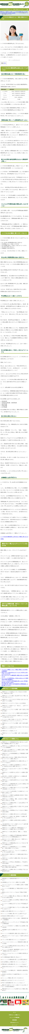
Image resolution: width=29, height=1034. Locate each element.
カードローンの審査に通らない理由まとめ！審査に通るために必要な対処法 (15, 896)
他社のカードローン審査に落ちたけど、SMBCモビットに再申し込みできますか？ (15, 840)
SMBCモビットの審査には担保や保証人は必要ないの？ (14, 821)
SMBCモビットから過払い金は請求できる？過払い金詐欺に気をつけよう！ (15, 696)
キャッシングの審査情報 (14, 1017)
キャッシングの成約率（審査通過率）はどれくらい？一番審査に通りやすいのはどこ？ (15, 950)
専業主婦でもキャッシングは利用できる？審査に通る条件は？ (15, 989)
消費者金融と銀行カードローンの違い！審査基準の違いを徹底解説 (15, 919)
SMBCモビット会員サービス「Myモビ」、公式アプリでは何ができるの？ (15, 706)
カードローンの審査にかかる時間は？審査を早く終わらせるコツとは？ (15, 900)
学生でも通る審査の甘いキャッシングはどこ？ (13, 982)
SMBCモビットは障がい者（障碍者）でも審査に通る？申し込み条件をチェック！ (14, 817)
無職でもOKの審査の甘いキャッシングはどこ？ (13, 911)
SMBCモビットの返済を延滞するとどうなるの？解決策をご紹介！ (15, 780)
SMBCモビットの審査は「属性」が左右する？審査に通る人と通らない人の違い (15, 799)
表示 (5, 63)
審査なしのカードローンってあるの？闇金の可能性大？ (14, 893)
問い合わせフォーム (14, 1022)
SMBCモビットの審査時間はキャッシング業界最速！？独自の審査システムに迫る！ (14, 847)
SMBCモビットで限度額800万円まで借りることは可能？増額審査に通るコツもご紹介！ (15, 743)
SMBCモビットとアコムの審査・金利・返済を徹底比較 (15, 734)
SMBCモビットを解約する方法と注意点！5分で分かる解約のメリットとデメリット (15, 727)
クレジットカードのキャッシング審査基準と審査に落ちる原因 (15, 942)
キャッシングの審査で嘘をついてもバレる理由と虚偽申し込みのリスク (15, 908)
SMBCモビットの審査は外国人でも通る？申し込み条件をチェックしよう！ (15, 807)
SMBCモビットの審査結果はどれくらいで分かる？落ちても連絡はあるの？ (15, 843)
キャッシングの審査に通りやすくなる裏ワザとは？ (14, 913)
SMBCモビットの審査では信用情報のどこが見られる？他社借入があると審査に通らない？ (14, 765)
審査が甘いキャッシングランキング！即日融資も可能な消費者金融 (15, 923)
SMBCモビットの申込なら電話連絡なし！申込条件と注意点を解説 (15, 862)
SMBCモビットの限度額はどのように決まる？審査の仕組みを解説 (15, 811)
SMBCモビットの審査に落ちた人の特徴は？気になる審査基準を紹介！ (15, 870)
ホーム (14, 1012)
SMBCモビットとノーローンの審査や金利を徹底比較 (15, 713)
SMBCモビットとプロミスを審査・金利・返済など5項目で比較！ (15, 710)
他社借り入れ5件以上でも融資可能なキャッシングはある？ (15, 975)
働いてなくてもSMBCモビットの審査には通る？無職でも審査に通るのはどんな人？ (15, 750)
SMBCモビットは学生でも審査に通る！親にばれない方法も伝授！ (15, 859)
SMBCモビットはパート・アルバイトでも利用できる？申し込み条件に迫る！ (14, 851)
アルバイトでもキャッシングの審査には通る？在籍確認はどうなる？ (15, 885)
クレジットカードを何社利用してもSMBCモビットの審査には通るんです (15, 792)
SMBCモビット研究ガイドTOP (6, 11)
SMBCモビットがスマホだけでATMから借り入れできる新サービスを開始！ (15, 700)
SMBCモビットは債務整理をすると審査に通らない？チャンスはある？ (15, 761)
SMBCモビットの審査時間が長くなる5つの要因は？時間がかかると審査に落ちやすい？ (15, 784)
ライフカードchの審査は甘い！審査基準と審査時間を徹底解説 (15, 971)
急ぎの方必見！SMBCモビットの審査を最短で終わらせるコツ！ (15, 855)
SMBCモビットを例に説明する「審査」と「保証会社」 (14, 832)
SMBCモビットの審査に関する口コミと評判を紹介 (14, 814)
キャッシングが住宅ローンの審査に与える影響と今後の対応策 (15, 926)
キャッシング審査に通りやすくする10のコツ (13, 978)
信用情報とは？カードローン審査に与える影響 (13, 882)
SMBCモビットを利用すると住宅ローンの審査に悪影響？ (15, 773)
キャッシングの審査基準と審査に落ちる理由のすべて (15, 933)
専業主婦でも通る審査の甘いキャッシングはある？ (14, 964)
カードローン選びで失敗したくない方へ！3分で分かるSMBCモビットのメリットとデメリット (15, 720)
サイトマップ (14, 1025)
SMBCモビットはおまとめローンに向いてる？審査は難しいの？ (15, 769)
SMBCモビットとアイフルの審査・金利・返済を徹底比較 (15, 724)
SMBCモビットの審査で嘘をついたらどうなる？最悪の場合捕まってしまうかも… (15, 788)
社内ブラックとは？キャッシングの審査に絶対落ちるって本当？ (15, 954)
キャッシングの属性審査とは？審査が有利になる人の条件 (15, 889)
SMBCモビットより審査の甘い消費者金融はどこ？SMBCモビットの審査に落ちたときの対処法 (14, 828)
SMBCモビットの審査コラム (14, 1014)
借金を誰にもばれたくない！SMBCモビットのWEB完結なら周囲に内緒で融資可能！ (15, 866)
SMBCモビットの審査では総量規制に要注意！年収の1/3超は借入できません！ (15, 796)
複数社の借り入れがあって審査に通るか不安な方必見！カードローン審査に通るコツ (14, 758)
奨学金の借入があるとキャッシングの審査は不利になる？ (15, 967)
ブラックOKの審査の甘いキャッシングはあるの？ (14, 939)
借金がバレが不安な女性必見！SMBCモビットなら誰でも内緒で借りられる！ (15, 716)
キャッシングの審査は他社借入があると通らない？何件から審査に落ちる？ (15, 946)
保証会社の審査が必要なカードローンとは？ (13, 915)
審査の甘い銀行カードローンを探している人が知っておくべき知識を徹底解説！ (15, 985)
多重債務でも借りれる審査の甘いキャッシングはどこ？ (14, 930)
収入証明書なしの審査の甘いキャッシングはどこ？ (14, 961)
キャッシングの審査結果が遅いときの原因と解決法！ (15, 959)
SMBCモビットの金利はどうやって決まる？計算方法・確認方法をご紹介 (14, 692)
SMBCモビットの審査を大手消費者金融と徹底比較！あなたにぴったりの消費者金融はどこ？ (15, 836)
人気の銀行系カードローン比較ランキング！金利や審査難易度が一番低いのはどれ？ (15, 824)
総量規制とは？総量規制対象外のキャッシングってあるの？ (15, 879)
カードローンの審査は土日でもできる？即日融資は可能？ (15, 904)
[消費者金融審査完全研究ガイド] (14, 4)
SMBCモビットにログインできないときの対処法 (14, 703)
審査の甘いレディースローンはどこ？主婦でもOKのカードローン (15, 936)
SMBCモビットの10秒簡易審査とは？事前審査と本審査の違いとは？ (15, 754)
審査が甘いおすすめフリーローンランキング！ (13, 980)
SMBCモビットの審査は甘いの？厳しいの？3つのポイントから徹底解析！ (15, 746)
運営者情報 (14, 1020)
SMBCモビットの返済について (9, 730)
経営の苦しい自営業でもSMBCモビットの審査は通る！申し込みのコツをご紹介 (14, 777)
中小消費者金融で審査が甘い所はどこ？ (12, 957)
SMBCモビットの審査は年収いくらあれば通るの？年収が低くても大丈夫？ (15, 803)
